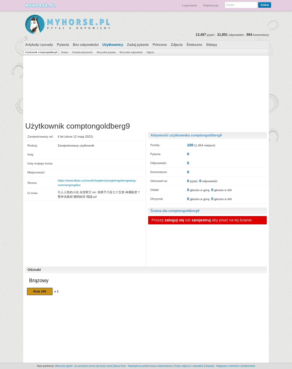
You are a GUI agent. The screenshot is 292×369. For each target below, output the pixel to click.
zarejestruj (201, 220)
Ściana (64, 52)
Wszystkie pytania (106, 52)
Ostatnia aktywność (82, 52)
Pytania (63, 44)
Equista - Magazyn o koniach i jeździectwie (230, 366)
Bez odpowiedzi (86, 44)
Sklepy (211, 44)
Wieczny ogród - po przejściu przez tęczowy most (83, 366)
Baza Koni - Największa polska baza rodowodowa (143, 366)
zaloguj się (174, 220)
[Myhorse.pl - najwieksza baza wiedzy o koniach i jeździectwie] (67, 24)
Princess (160, 44)
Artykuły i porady (39, 44)
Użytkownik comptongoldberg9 (41, 52)
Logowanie (189, 5)
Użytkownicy (112, 44)
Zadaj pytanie (138, 44)
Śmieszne (194, 44)
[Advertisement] (146, 88)
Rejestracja (210, 5)
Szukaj (265, 4)
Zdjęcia (177, 44)
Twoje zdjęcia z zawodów (189, 366)
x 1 (56, 291)
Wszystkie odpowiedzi (131, 52)
